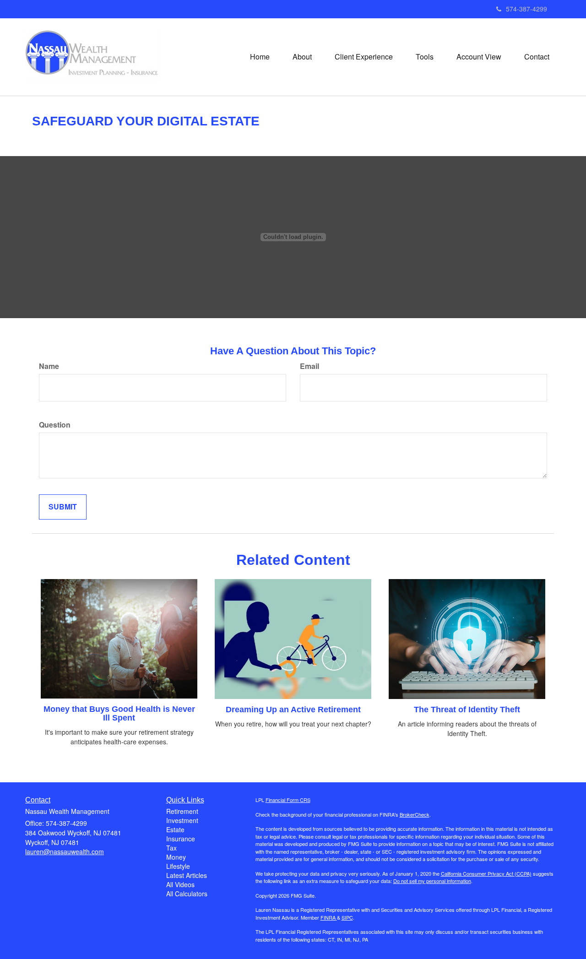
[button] (302, 57)
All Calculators (186, 893)
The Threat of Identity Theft (467, 709)
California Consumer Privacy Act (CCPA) (486, 873)
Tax (171, 847)
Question (55, 425)
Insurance (180, 838)
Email (309, 366)
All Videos (180, 884)
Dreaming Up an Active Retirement (293, 709)
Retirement (182, 811)
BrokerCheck (414, 814)
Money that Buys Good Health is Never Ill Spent (119, 713)
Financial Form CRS (288, 799)
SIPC (347, 917)
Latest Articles (186, 875)
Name (49, 366)
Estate (175, 829)
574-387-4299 (526, 8)
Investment (182, 820)
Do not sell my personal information (432, 880)
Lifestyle (178, 866)
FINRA (328, 917)
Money (176, 856)
